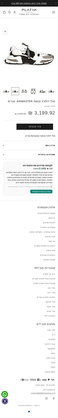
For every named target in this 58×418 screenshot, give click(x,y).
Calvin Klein (50, 372)
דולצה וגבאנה (49, 106)
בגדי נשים (51, 311)
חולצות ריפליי (49, 316)
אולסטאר (51, 349)
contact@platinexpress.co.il (43, 393)
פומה (53, 353)
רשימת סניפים (49, 222)
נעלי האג (51, 288)
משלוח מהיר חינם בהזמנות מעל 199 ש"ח (29, 3)
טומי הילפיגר (49, 344)
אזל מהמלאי (34, 127)
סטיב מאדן (50, 358)
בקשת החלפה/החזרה (46, 213)
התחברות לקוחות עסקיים (44, 246)
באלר (53, 362)
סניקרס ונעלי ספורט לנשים (44, 283)
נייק (53, 335)
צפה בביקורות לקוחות (41, 191)
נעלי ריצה (51, 292)
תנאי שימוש (50, 236)
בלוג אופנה (50, 250)
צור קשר (51, 241)
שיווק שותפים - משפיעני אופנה (42, 232)
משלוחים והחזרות (47, 227)
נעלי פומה (51, 306)
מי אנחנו (51, 218)
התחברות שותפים (47, 255)
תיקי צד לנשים (49, 274)
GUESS (51, 339)
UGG (53, 367)
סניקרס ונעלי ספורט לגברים (43, 279)
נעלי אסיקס (50, 302)
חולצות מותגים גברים (46, 297)
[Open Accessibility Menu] (5, 401)
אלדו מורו (51, 330)
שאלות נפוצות (49, 260)
